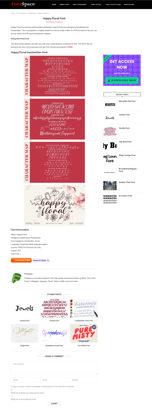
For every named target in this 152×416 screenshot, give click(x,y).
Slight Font (24, 345)
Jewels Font (24, 321)
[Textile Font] (54, 308)
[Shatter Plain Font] (110, 185)
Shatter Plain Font (127, 182)
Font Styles (96, 4)
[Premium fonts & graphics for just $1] (122, 56)
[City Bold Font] (110, 145)
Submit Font (64, 4)
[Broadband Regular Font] (110, 172)
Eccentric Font (125, 196)
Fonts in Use (129, 4)
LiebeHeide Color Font (84, 321)
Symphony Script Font (54, 345)
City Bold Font (125, 142)
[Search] (140, 4)
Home (54, 4)
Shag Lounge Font (127, 155)
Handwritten (32, 13)
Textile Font (54, 321)
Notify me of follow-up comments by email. (27, 393)
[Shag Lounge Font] (110, 158)
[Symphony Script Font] (54, 333)
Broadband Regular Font (128, 170)
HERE (70, 47)
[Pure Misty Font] (84, 333)
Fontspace (59, 22)
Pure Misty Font (84, 345)
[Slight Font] (24, 333)
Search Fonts (39, 260)
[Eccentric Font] (110, 199)
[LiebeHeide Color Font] (84, 308)
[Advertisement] (122, 32)
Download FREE (22, 260)
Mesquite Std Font (127, 101)
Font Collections (113, 4)
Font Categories (79, 4)
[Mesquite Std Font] (110, 104)
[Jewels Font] (24, 308)
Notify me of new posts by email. (23, 399)
